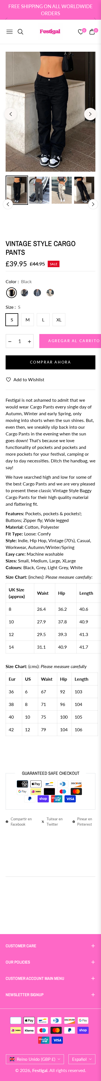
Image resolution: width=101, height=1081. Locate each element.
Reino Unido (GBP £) (36, 1059)
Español (79, 1059)
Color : (19, 281)
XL (58, 319)
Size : (13, 307)
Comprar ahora (50, 362)
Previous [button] (10, 114)
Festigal (39, 1070)
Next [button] (90, 114)
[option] (50, 112)
